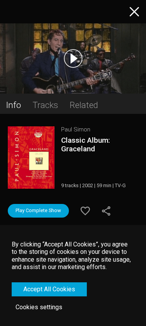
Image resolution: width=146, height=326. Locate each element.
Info (13, 105)
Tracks (45, 105)
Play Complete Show (38, 210)
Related (84, 105)
